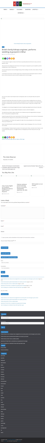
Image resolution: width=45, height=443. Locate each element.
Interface (20, 13)
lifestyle (35, 9)
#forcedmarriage (8, 139)
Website (2, 231)
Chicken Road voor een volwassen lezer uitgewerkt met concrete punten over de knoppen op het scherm (19, 278)
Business (2, 367)
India (5, 9)
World (12, 9)
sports (2, 420)
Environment (3, 383)
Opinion (2, 416)
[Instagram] (9, 58)
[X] (5, 58)
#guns (18, 139)
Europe (2, 386)
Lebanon (2, 404)
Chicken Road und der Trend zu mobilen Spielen (9, 283)
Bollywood (3, 360)
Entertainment (3, 381)
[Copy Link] (12, 58)
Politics (2, 418)
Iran (1, 399)
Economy (2, 376)
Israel (2, 402)
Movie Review (3, 409)
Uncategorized (3, 427)
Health (2, 392)
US (1, 430)
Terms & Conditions (4, 349)
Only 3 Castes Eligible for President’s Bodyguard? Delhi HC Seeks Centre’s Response (7, 188)
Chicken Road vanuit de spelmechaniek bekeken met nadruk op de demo (14, 281)
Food (2, 388)
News (2, 411)
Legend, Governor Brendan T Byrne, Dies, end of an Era (33, 166)
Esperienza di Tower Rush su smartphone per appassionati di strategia (13, 285)
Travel (2, 425)
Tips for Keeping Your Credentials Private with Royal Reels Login (12, 287)
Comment (3, 205)
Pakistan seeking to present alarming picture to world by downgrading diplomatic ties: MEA (22, 187)
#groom (14, 139)
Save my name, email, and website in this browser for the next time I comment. (18, 237)
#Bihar (3, 139)
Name (2, 220)
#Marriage (22, 139)
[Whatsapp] (3, 58)
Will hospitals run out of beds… (37, 184)
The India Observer (12, 54)
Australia (2, 358)
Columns (19, 9)
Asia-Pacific (3, 355)
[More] (14, 58)
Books (2, 365)
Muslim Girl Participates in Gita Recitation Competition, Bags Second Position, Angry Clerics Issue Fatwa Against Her (11, 167)
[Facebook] (7, 58)
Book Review (3, 362)
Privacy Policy (3, 347)
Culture (2, 372)
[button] (7, 9)
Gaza (2, 390)
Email (2, 226)
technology (3, 423)
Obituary (2, 413)
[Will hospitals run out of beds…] (37, 176)
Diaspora (28, 9)
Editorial (2, 379)
